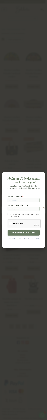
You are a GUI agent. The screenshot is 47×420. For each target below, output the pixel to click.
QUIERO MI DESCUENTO (23, 233)
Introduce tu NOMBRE (15, 196)
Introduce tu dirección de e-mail (18, 205)
